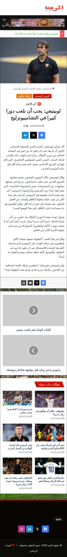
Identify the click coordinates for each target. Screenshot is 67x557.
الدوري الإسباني (20, 88)
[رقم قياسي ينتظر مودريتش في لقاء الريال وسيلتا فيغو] (49, 466)
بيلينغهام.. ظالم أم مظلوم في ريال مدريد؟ (38, 35)
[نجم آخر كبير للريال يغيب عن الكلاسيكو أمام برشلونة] (49, 432)
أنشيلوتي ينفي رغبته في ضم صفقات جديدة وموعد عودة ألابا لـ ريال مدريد (18, 481)
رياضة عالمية (36, 88)
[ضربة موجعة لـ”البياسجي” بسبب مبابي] (17, 398)
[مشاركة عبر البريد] (30, 282)
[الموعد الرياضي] (54, 7)
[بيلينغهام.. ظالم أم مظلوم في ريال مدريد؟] (49, 399)
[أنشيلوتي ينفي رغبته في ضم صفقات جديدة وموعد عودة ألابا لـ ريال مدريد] (17, 466)
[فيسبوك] (43, 282)
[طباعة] (23, 282)
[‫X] (36, 282)
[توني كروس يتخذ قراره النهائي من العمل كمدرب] (17, 432)
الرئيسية (48, 88)
